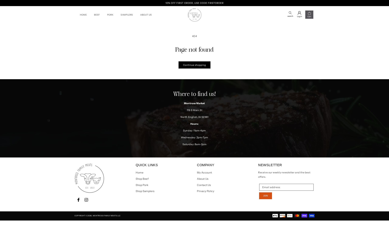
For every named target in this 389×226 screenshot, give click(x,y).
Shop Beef (142, 178)
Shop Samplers (145, 191)
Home (139, 172)
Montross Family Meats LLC (107, 216)
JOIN (265, 196)
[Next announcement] (313, 3)
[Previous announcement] (75, 3)
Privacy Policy (205, 191)
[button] (290, 14)
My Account (204, 172)
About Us (202, 178)
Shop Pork (142, 185)
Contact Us (204, 185)
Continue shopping (194, 65)
